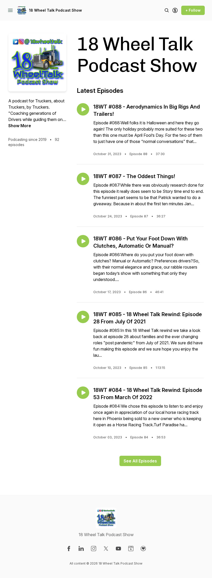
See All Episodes (140, 460)
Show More (19, 125)
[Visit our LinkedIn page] (81, 548)
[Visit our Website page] (130, 548)
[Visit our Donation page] (143, 548)
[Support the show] (175, 10)
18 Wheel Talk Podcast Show (55, 10)
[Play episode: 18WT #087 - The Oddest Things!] (83, 179)
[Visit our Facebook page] (68, 548)
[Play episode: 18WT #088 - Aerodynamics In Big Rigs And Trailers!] (83, 109)
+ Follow (193, 10)
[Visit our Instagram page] (93, 548)
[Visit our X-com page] (106, 548)
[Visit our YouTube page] (118, 548)
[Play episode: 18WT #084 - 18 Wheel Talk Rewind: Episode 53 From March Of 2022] (83, 392)
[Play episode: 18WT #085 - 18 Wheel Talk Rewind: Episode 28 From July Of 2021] (83, 317)
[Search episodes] (167, 10)
